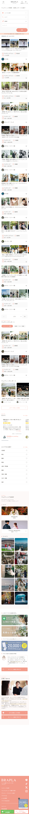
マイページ (3, 806)
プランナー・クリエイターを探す (8, 793)
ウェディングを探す (5, 788)
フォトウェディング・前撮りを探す (8, 790)
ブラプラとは (4, 795)
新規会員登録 (4, 809)
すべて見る (25, 415)
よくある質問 (4, 798)
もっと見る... (18, 431)
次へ (25, 316)
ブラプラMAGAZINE (5, 800)
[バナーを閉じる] (19, 798)
